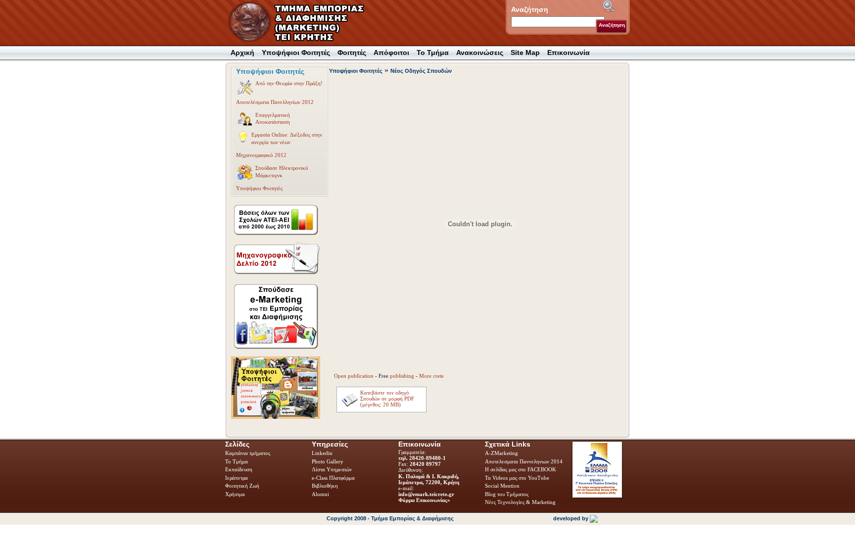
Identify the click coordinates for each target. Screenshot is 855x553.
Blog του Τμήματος (506, 494)
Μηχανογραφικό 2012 (261, 155)
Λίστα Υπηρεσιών (332, 469)
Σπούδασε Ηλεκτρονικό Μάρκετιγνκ (281, 171)
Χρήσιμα (235, 494)
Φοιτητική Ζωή (243, 486)
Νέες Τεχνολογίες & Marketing (520, 502)
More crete (431, 376)
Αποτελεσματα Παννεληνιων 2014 (524, 461)
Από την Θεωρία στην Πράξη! (289, 83)
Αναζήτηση (612, 25)
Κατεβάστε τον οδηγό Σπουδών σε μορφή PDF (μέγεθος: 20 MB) (387, 398)
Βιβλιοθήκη (325, 486)
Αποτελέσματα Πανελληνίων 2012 (275, 102)
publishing (402, 376)
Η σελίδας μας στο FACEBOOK (520, 469)
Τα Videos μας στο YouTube (517, 478)
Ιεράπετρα (236, 478)
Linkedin (323, 453)
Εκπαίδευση (239, 469)
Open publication (354, 376)
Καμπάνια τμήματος (247, 453)
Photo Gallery (327, 461)
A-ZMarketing (501, 453)
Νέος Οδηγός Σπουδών (421, 71)
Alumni (321, 494)
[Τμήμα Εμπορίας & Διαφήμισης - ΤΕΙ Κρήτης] (302, 22)
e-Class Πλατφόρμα (333, 478)
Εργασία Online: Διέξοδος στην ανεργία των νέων (286, 138)
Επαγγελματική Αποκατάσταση (272, 118)
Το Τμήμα (237, 461)
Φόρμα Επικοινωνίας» (424, 500)
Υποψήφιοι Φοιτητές (259, 188)
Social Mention (502, 486)
